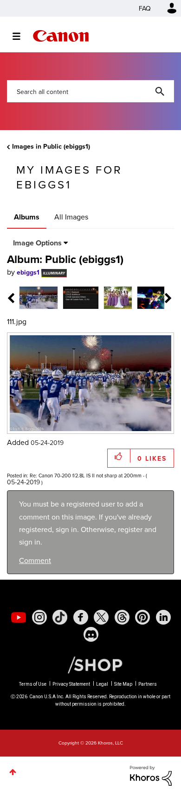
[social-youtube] (18, 617)
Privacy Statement (71, 684)
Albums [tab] (26, 217)
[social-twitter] (101, 617)
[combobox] (90, 91)
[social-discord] (91, 634)
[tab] (38, 297)
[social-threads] (122, 617)
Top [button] (13, 772)
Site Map (123, 684)
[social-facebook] (80, 617)
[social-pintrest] (142, 617)
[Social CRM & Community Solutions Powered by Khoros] (151, 775)
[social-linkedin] (163, 617)
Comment (35, 560)
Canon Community (61, 36)
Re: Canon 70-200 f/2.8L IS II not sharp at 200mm (86, 475)
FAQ (145, 8)
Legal (102, 684)
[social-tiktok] (59, 617)
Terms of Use (32, 684)
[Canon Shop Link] (90, 664)
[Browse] (21, 36)
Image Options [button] (37, 243)
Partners (147, 684)
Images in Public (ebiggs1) (51, 146)
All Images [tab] (71, 217)
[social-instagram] (39, 617)
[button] (119, 456)
